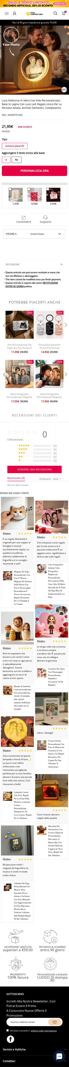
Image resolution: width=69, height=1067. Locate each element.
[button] (4, 333)
